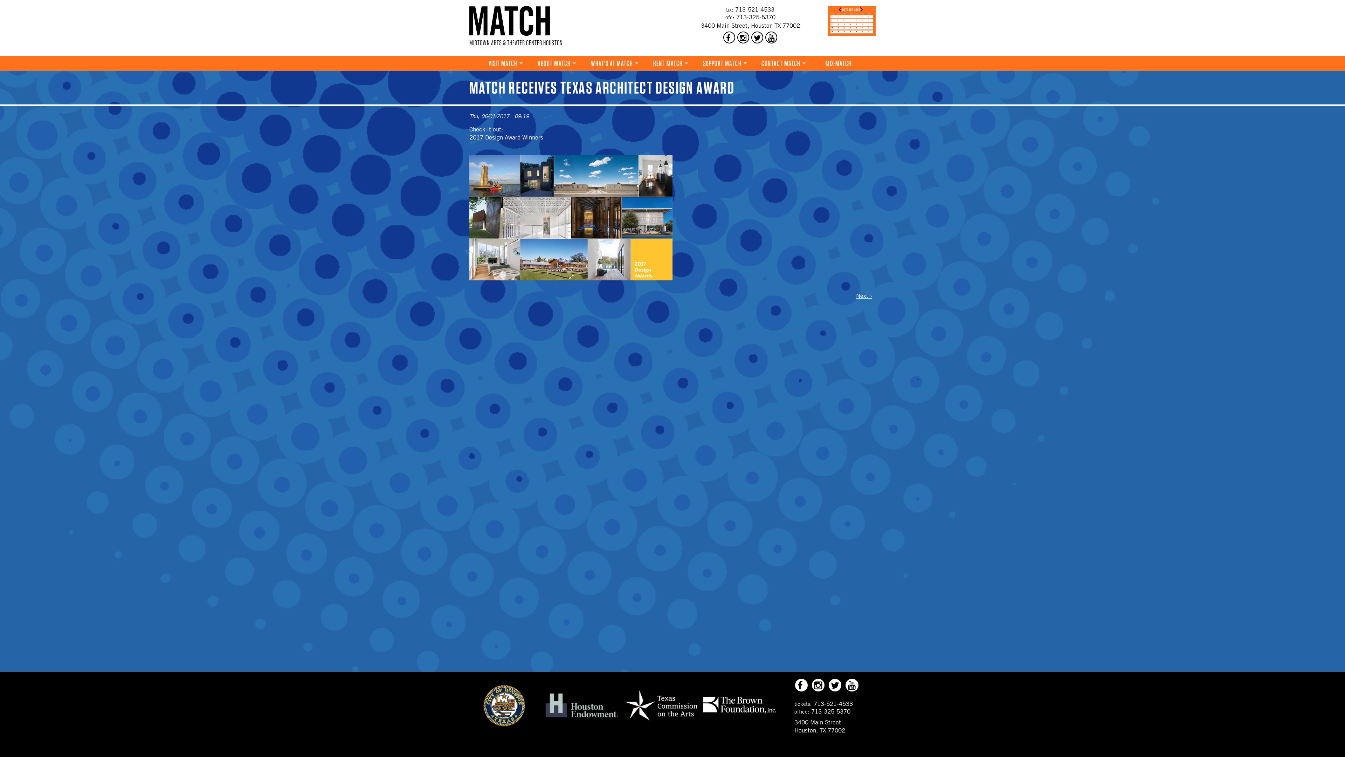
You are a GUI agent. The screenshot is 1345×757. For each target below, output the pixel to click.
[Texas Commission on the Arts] (661, 721)
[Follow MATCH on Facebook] (729, 37)
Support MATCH (722, 63)
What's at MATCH (612, 63)
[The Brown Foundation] (739, 713)
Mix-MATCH (839, 63)
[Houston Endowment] (581, 717)
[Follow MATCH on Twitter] (757, 37)
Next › (864, 295)
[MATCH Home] (509, 21)
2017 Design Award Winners (506, 137)
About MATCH (554, 63)
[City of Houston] (504, 724)
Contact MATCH (780, 63)
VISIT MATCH (503, 63)
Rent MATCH (668, 63)
